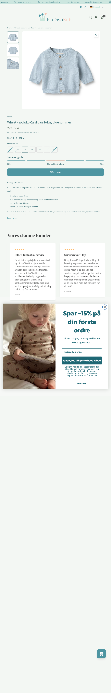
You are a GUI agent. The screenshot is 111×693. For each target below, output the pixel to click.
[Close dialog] (104, 307)
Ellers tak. (82, 383)
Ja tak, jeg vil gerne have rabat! (82, 361)
